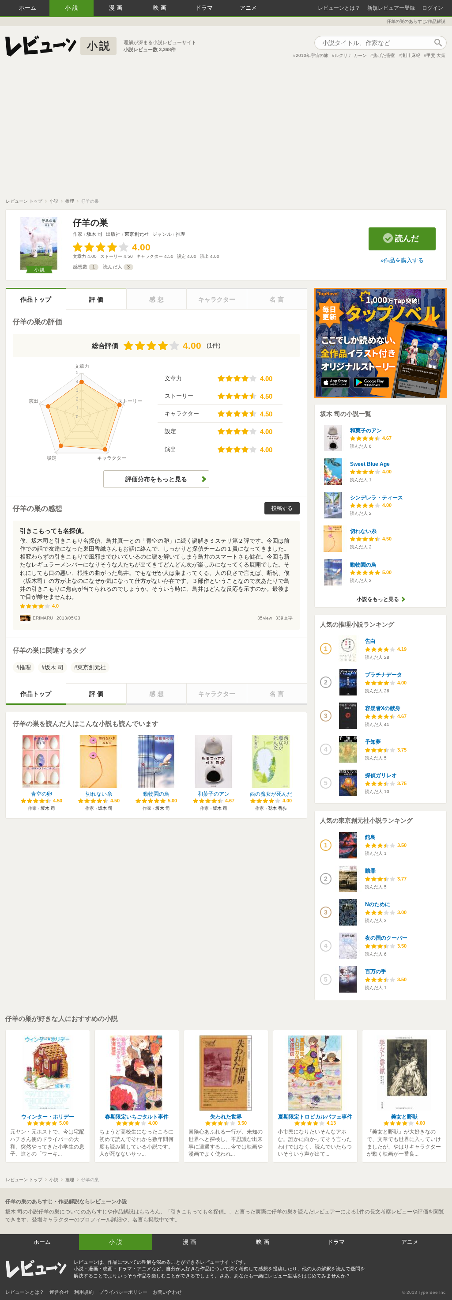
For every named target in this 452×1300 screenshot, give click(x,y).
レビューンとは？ (339, 8)
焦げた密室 (384, 55)
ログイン (432, 8)
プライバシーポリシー (123, 1292)
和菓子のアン (214, 794)
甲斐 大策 (435, 55)
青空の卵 (41, 794)
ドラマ (204, 7)
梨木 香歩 (277, 808)
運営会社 (59, 1292)
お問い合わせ (167, 1292)
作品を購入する (404, 260)
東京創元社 (136, 234)
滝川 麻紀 (410, 55)
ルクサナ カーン (351, 55)
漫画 (116, 7)
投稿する (282, 508)
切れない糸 (99, 794)
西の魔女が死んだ (271, 794)
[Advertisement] (226, 132)
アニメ (248, 7)
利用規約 (84, 1292)
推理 (180, 234)
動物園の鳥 (156, 794)
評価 (97, 299)
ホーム (27, 7)
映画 (160, 7)
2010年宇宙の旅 (312, 55)
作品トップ (35, 299)
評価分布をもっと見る (156, 479)
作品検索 (438, 43)
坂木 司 (94, 234)
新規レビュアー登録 (391, 8)
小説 (72, 7)
